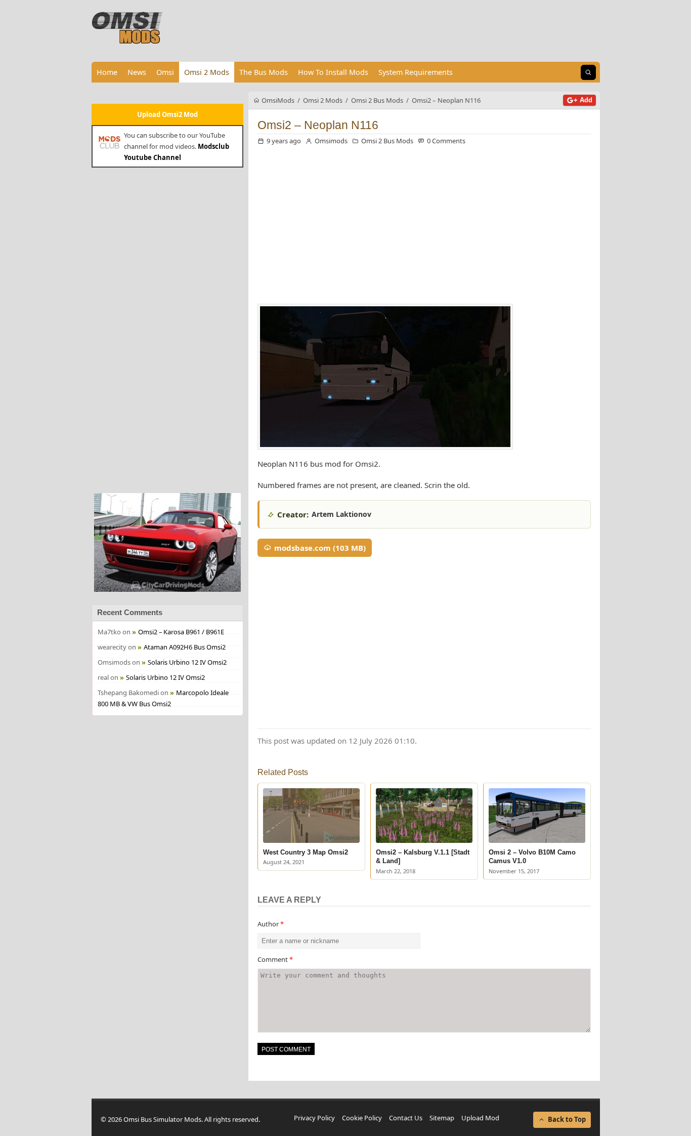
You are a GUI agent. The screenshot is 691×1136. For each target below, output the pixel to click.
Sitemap (441, 1117)
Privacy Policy (314, 1117)
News (136, 72)
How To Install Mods (333, 72)
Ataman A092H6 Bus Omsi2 (185, 647)
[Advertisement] (167, 329)
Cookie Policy (362, 1117)
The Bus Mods (263, 72)
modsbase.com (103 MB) (320, 548)
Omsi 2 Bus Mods (387, 140)
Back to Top (567, 1119)
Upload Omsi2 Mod (167, 114)
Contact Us (405, 1117)
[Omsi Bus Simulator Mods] (127, 28)
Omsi (165, 72)
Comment (275, 959)
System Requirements (415, 72)
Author (270, 923)
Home (107, 72)
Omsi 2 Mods (206, 72)
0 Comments (446, 140)
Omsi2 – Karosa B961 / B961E (181, 631)
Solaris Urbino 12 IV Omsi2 (187, 662)
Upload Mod (480, 1117)
